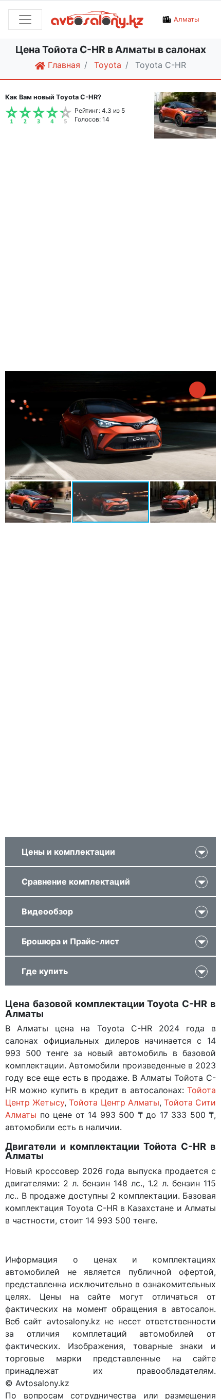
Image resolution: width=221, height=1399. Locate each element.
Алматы (186, 19)
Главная (62, 65)
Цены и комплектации (68, 852)
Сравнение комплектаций (76, 881)
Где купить (45, 971)
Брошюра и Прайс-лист (70, 941)
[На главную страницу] (102, 20)
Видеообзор (47, 911)
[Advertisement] (110, 256)
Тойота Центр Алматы (114, 1102)
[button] (197, 390)
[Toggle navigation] (25, 19)
